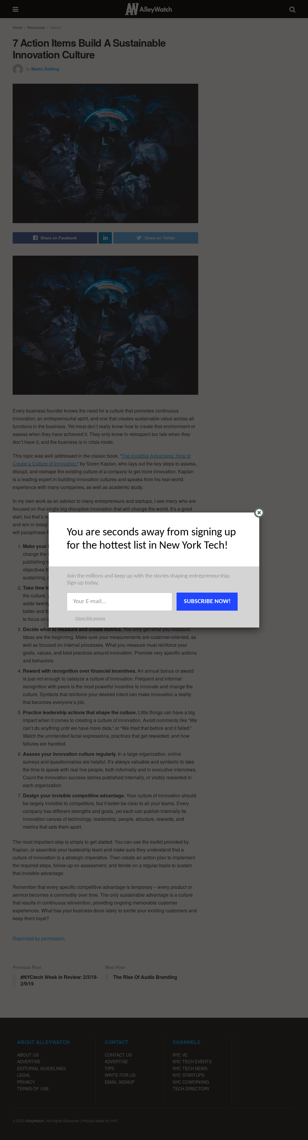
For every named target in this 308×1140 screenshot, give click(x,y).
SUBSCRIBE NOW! (207, 601)
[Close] (259, 513)
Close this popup (90, 618)
